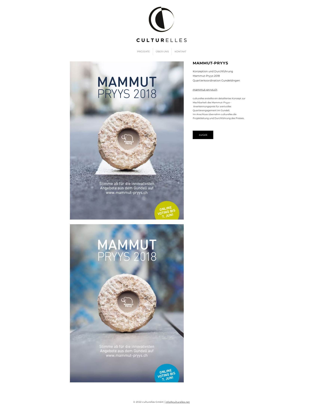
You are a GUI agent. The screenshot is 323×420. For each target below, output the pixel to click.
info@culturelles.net (177, 402)
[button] (127, 140)
